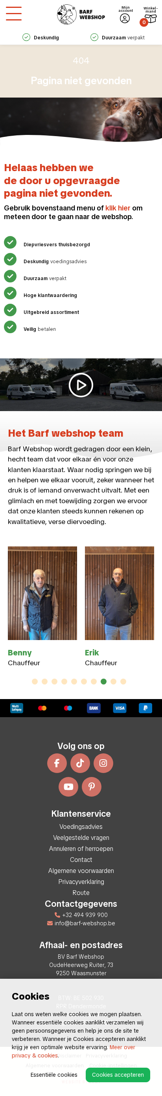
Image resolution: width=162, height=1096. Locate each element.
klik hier (118, 207)
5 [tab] (74, 682)
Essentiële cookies (54, 1074)
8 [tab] (103, 682)
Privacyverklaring (81, 882)
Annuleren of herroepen (81, 849)
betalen (40, 329)
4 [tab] (64, 682)
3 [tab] (54, 682)
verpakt (123, 38)
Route (81, 893)
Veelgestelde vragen (81, 838)
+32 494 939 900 (85, 915)
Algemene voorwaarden (81, 871)
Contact (81, 860)
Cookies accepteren (118, 1074)
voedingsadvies (55, 261)
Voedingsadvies (81, 827)
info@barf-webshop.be (85, 923)
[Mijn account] (125, 19)
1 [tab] (35, 682)
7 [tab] (94, 682)
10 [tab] (123, 682)
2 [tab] (44, 682)
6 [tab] (84, 682)
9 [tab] (113, 682)
